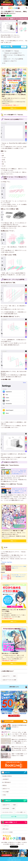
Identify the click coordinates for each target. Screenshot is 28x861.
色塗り (14, 676)
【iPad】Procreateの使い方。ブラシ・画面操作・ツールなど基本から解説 (19, 490)
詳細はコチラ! (19, 473)
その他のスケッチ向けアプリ (10, 61)
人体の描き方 (5, 779)
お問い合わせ (5, 829)
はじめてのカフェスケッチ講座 (19, 566)
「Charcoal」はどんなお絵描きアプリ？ (13, 53)
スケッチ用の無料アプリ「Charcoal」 (10, 51)
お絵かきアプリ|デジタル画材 (9, 679)
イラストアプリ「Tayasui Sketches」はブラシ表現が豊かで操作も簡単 (19, 472)
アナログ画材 (5, 791)
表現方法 (4, 785)
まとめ (3, 63)
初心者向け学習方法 (7, 776)
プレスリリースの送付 (7, 832)
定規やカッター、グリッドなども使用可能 (13, 58)
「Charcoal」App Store (6, 562)
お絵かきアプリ (6, 676)
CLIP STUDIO (6, 808)
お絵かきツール (6, 788)
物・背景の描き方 (6, 782)
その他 (4, 794)
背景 (14, 808)
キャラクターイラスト (8, 812)
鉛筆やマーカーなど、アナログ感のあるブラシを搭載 (14, 56)
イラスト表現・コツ (20, 812)
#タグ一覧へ (14, 816)
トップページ (5, 825)
